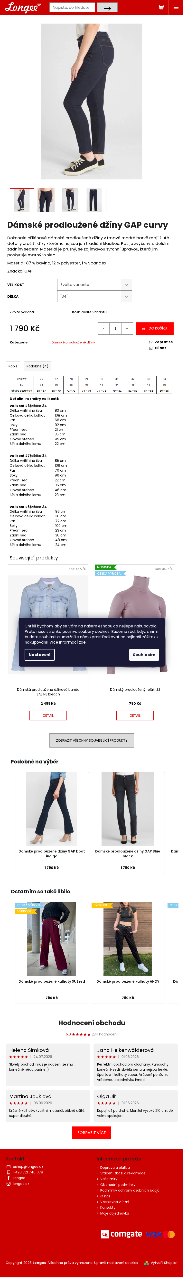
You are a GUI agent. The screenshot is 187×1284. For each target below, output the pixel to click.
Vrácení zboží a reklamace (123, 1173)
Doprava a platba (115, 1167)
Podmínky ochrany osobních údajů (129, 1190)
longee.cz (21, 1183)
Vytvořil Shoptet (164, 1263)
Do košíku (158, 328)
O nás (105, 1196)
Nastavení (40, 655)
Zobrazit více (91, 1133)
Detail (48, 715)
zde (82, 642)
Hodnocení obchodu (91, 1023)
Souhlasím (144, 655)
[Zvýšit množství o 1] (127, 328)
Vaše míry (108, 1178)
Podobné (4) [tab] (37, 366)
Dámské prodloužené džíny (73, 342)
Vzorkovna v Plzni (114, 1201)
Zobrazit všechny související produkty (92, 740)
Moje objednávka (114, 1213)
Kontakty (107, 1207)
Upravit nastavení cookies (116, 1262)
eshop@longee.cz (28, 1166)
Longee (19, 1177)
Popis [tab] (13, 366)
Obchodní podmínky (117, 1184)
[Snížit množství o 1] (104, 328)
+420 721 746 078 (28, 1172)
